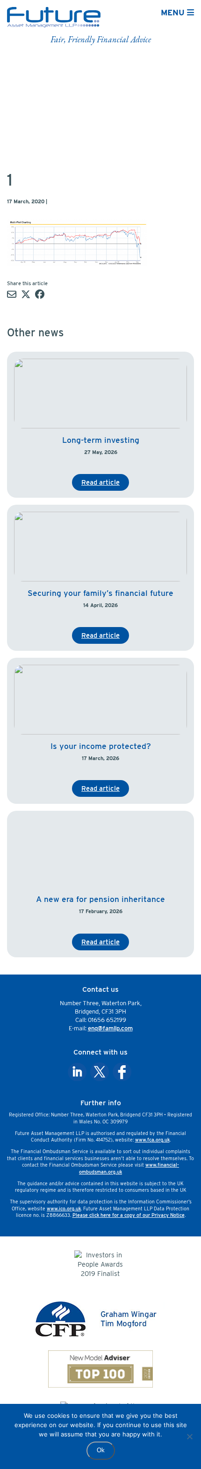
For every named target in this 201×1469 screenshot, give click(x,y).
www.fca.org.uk (152, 1139)
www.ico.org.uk (64, 1208)
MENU (174, 12)
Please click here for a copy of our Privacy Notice (128, 1215)
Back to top (172, 1456)
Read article (100, 482)
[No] (189, 1436)
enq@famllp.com (110, 1028)
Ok (101, 1450)
